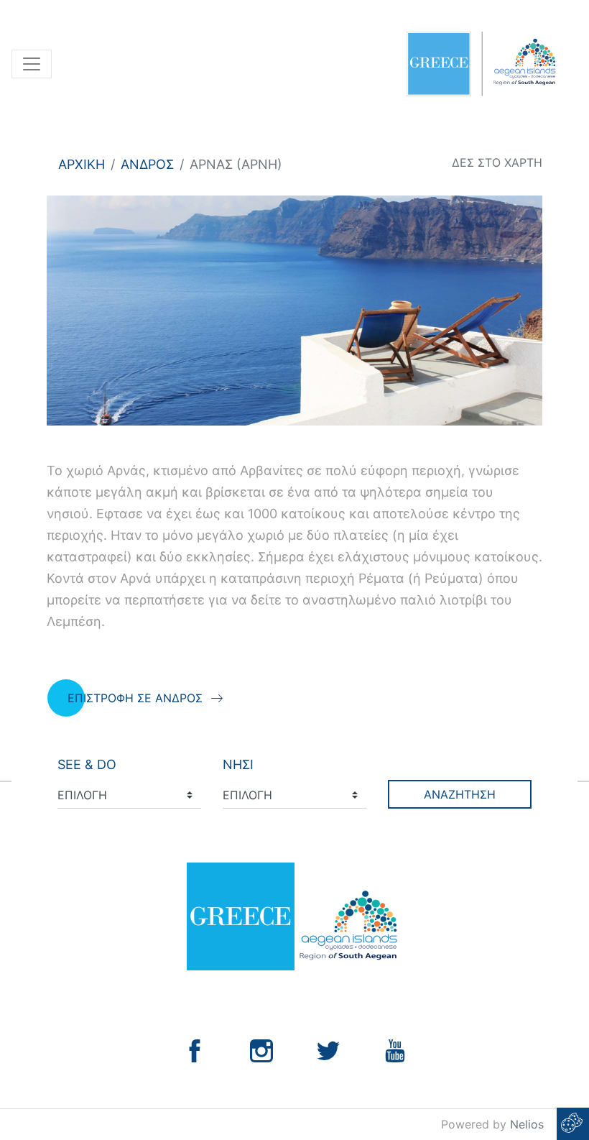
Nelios (527, 1124)
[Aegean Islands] (481, 64)
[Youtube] (395, 1049)
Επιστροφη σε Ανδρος (135, 698)
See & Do (86, 764)
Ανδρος (147, 164)
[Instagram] (261, 1049)
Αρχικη (81, 164)
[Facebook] (194, 1049)
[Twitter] (328, 1049)
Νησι (238, 764)
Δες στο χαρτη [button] (497, 162)
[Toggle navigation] (31, 64)
